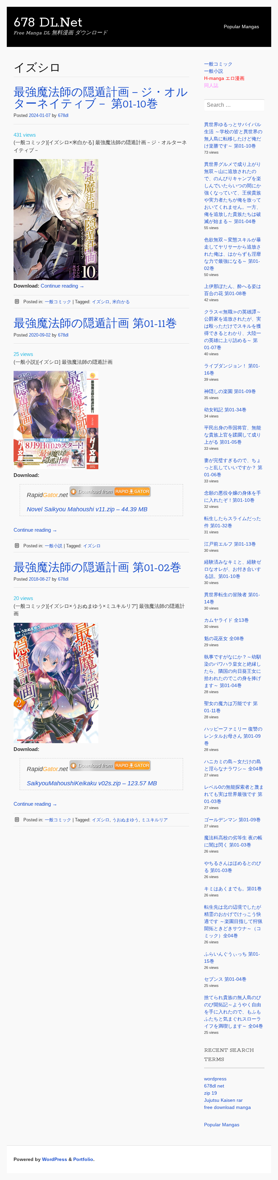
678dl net (214, 1086)
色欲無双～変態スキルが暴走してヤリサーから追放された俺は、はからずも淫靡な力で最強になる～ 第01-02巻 (232, 254)
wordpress (215, 1078)
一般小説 (53, 545)
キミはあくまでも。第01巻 (233, 888)
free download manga (227, 1107)
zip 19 (210, 1093)
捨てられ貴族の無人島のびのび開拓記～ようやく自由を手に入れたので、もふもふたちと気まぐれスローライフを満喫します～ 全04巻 (233, 1012)
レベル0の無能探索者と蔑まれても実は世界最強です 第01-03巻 (234, 794)
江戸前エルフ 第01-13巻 (230, 544)
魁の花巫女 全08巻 (224, 638)
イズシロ (101, 301)
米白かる (121, 301)
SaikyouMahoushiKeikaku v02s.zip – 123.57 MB (92, 783)
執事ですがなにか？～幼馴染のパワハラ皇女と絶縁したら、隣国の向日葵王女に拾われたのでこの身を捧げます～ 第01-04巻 (232, 671)
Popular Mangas (241, 26)
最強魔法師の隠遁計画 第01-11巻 (95, 324)
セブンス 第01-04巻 (225, 979)
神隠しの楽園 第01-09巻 (230, 391)
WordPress (54, 1159)
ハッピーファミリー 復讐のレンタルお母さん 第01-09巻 (233, 736)
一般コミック (58, 301)
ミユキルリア (154, 819)
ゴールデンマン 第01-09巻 (232, 819)
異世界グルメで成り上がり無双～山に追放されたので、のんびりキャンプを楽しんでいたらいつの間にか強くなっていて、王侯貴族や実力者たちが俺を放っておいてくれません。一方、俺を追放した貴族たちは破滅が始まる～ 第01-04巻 (232, 192)
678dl (63, 115)
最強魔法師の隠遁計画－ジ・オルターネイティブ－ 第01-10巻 (101, 98)
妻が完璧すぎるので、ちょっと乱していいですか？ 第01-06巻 (233, 467)
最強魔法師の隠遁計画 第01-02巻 (97, 568)
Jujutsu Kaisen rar (223, 1100)
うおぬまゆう (125, 819)
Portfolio (83, 1159)
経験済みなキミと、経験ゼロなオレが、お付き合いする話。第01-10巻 (232, 569)
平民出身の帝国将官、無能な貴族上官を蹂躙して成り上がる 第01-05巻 (232, 435)
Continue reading (62, 286)
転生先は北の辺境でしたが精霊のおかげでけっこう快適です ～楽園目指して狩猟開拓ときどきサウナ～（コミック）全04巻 (233, 921)
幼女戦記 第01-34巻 (225, 409)
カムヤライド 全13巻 (226, 620)
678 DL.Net (48, 22)
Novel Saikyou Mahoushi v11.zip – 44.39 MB (87, 509)
